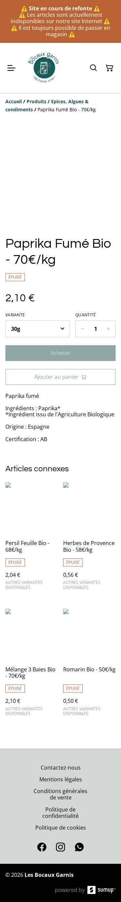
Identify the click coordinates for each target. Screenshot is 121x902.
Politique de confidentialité (60, 813)
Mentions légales (60, 779)
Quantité (85, 315)
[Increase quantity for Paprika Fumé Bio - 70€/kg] (109, 328)
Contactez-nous (61, 767)
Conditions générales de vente (60, 794)
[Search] (93, 68)
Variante (15, 315)
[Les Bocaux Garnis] (44, 68)
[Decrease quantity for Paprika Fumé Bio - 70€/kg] (82, 328)
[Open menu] (11, 68)
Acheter (61, 353)
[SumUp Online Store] (101, 890)
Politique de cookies (60, 827)
